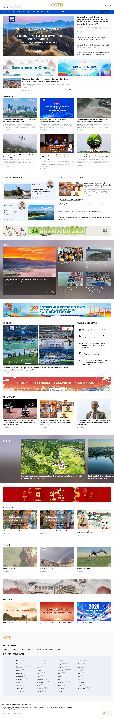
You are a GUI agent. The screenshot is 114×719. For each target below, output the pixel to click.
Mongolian (63, 667)
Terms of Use (16, 713)
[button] (66, 90)
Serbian (82, 661)
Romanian (63, 688)
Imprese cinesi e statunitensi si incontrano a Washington (93, 353)
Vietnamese (84, 688)
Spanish (82, 667)
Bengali (20, 670)
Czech (20, 682)
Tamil (80, 673)
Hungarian (42, 679)
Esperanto (22, 688)
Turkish (81, 679)
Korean (41, 691)
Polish (61, 679)
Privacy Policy (6, 713)
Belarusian (23, 667)
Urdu (80, 685)
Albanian (20, 661)
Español (13, 649)
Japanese (42, 688)
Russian (62, 691)
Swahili (82, 670)
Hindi (40, 676)
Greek (41, 667)
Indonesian (45, 682)
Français (22, 649)
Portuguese (63, 682)
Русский (38, 649)
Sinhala (81, 664)
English (5, 649)
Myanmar (64, 670)
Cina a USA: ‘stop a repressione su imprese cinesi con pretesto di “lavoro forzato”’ (94, 362)
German (42, 664)
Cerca (105, 12)
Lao (60, 661)
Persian (61, 676)
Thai (80, 676)
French (41, 661)
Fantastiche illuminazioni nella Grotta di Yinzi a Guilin (93, 337)
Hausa (41, 670)
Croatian (21, 679)
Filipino (21, 691)
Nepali (61, 673)
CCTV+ (58, 649)
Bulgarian (22, 673)
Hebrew (41, 673)
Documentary (48, 649)
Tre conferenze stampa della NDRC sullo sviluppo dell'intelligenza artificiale (95, 345)
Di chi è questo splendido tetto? (93, 330)
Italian (41, 685)
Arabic (20, 664)
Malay (63, 664)
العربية (30, 649)
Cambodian (21, 676)
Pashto (61, 685)
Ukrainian (83, 682)
